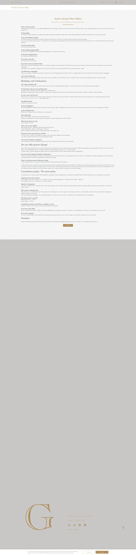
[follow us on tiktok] (74, 525)
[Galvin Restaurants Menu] (12, 2)
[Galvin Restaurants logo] (68, 2)
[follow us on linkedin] (85, 525)
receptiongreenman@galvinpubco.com (30, 98)
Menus (68, 225)
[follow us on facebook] (80, 525)
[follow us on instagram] (69, 525)
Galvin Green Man (20, 8)
